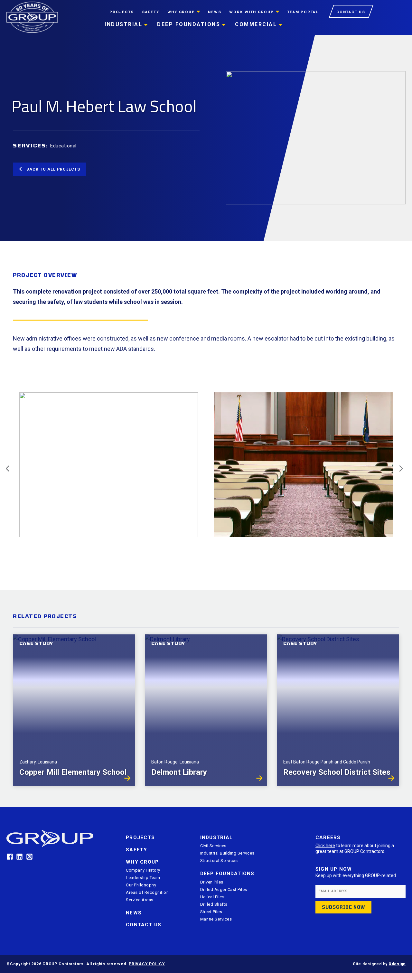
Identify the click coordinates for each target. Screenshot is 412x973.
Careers (328, 837)
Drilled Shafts (214, 904)
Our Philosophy (141, 885)
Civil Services (213, 845)
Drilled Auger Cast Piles (223, 889)
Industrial (216, 837)
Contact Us (144, 925)
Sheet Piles (211, 911)
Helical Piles (212, 896)
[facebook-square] (10, 856)
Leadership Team (143, 877)
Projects (140, 837)
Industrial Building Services (227, 853)
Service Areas (140, 899)
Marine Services (216, 919)
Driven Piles (211, 882)
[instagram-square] (30, 856)
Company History (143, 870)
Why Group (142, 862)
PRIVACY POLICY (147, 964)
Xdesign (397, 964)
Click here (325, 845)
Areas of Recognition (147, 892)
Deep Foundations (227, 873)
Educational (63, 146)
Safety (136, 850)
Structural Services (219, 860)
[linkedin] (20, 856)
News (134, 913)
